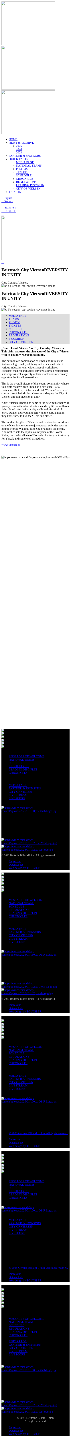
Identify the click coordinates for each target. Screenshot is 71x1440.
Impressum (15, 861)
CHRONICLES (18, 332)
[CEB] (35, 849)
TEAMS (14, 319)
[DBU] (35, 811)
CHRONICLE (24, 178)
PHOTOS (22, 168)
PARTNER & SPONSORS (25, 155)
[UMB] (35, 843)
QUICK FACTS (18, 159)
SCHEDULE (24, 175)
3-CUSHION (16, 338)
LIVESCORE (17, 798)
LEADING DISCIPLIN (30, 185)
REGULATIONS (26, 182)
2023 (19, 152)
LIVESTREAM (18, 795)
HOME (13, 139)
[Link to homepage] (28, 44)
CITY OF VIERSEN (28, 188)
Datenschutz (16, 864)
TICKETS (22, 172)
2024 (19, 149)
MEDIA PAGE (25, 162)
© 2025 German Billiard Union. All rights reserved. (38, 1133)
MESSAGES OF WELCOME (26, 756)
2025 (19, 145)
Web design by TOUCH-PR (25, 867)
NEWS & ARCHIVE (21, 142)
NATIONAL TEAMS (29, 165)
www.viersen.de (10, 444)
